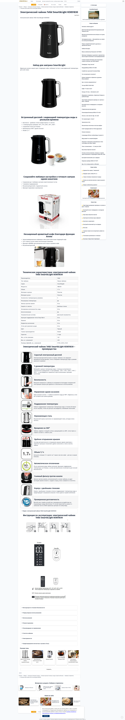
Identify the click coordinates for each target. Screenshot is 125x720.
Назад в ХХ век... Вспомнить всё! (90, 92)
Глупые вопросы (86, 132)
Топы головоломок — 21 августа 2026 (91, 146)
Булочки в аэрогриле (88, 221)
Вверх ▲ (84, 719)
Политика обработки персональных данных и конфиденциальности (63, 719)
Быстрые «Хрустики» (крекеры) (91, 238)
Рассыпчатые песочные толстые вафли (92, 125)
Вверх (20, 673)
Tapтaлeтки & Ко (86, 122)
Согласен (46, 716)
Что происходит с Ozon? (88, 119)
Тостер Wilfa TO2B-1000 (88, 85)
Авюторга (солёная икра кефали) (91, 218)
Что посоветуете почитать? (89, 74)
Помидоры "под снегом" (88, 64)
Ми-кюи (85, 227)
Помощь (40, 719)
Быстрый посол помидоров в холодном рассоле (94, 198)
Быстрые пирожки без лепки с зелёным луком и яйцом (52, 1)
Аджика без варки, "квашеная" (91, 170)
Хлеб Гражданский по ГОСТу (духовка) (92, 128)
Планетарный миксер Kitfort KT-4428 (91, 112)
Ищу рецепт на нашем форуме (90, 138)
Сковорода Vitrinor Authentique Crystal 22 (92, 135)
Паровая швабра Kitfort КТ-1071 (90, 161)
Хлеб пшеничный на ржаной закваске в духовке (94, 19)
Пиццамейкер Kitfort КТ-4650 (89, 67)
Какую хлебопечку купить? (90, 184)
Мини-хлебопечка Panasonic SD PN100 (91, 51)
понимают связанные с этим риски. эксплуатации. (49, 608)
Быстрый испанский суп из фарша (91, 157)
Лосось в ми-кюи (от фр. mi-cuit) (90, 115)
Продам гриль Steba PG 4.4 (90, 173)
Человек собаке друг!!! (88, 26)
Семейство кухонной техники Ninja (91, 71)
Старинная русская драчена (89, 109)
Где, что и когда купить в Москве (90, 164)
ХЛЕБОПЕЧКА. (23, 1)
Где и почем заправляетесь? (89, 82)
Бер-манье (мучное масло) (88, 149)
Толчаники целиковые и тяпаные (91, 235)
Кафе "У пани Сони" (87, 88)
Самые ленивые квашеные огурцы (92, 177)
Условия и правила (46, 719)
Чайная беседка (86, 48)
